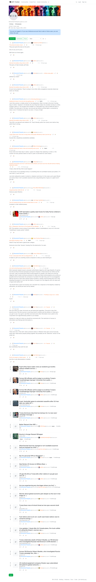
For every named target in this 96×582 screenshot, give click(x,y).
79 (21, 451)
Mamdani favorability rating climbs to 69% (19, 63)
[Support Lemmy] (48, 2)
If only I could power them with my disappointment (21, 255)
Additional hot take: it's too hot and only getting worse (21, 101)
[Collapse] (10, 43)
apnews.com (22, 416)
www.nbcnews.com (23, 531)
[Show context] (24, 45)
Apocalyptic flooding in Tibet (16, 240)
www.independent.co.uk (24, 543)
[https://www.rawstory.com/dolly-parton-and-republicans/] (15, 214)
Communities (24, 2)
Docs (72, 579)
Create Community (42, 2)
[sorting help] (43, 38)
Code (75, 579)
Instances (66, 579)
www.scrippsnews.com (24, 404)
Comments (19, 38)
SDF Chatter (15, 2)
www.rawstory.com (23, 215)
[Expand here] (15, 436)
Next (11, 575)
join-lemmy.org (82, 579)
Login (79, 2)
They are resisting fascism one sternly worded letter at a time (23, 202)
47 (21, 218)
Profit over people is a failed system (17, 357)
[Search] (76, 2)
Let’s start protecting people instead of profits (19, 268)
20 (21, 385)
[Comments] (15, 426)
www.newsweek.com (24, 465)
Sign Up (84, 2)
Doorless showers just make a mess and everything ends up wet (24, 148)
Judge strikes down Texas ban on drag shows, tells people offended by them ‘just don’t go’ (30, 134)
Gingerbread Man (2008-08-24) (16, 190)
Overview (12, 38)
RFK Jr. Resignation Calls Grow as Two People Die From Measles (24, 226)
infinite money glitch (48, 73)
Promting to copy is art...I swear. (51, 294)
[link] (27, 45)
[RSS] (45, 38)
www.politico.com (23, 508)
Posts (25, 38)
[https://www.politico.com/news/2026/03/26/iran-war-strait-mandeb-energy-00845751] (15, 507)
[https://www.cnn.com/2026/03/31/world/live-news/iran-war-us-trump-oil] (15, 476)
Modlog (61, 579)
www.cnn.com (22, 477)
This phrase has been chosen (16, 45)
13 (21, 420)
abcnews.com (22, 381)
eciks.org (21, 370)
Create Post (32, 2)
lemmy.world (22, 436)
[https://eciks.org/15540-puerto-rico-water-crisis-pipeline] (15, 369)
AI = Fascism (47, 307)
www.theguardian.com (24, 520)
